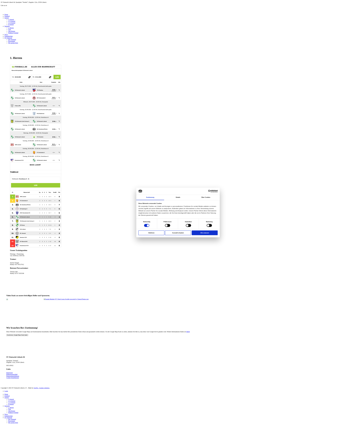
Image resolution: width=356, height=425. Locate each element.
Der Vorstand (12, 39)
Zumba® (7, 16)
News (6, 34)
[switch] (167, 225)
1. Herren (11, 28)
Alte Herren (11, 31)
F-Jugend (11, 24)
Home (6, 14)
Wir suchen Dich (13, 43)
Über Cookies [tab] (205, 197)
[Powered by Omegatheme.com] (66, 299)
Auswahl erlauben (178, 233)
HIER (188, 332)
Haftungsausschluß (11, 374)
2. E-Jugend (11, 21)
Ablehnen (151, 233)
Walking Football (13, 33)
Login (6, 391)
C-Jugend (11, 19)
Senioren (7, 26)
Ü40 (9, 29)
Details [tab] (178, 197)
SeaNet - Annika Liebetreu (41, 388)
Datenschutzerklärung (12, 376)
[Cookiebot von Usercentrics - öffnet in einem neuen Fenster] (209, 191)
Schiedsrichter (8, 36)
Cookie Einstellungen (12, 378)
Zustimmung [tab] (150, 197)
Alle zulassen (204, 233)
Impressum (9, 373)
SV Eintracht (8, 38)
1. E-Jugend (11, 23)
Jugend (6, 18)
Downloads (11, 41)
